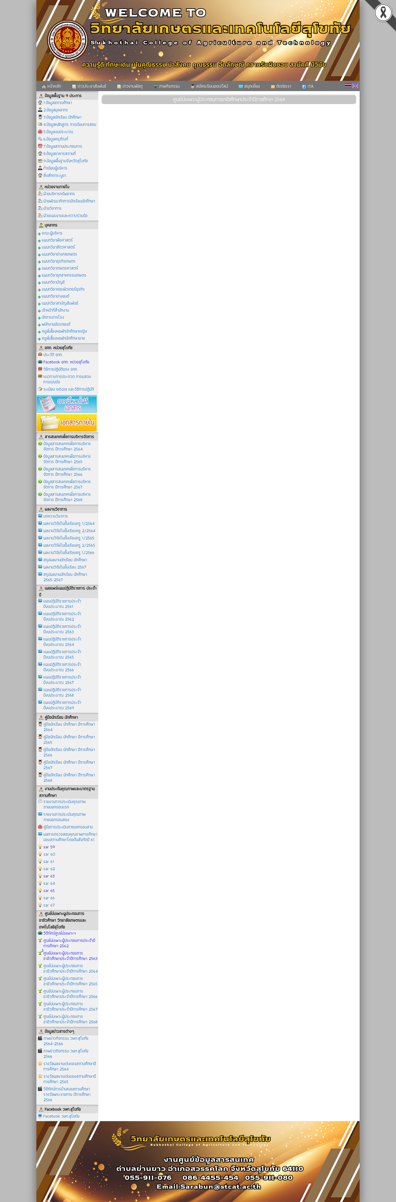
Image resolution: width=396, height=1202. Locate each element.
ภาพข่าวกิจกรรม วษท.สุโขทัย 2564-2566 (65, 1041)
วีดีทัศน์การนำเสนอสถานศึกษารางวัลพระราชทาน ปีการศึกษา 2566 (67, 1094)
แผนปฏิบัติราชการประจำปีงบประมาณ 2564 (62, 642)
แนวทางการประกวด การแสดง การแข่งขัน (67, 379)
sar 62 (49, 868)
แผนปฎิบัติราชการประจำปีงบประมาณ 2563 (62, 629)
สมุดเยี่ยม (251, 86)
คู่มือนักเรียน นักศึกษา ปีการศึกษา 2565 (69, 739)
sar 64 (49, 883)
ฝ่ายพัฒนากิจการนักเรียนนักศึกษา (69, 201)
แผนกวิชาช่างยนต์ (55, 296)
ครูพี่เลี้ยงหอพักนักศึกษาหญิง (64, 331)
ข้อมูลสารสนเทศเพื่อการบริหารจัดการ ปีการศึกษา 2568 (67, 497)
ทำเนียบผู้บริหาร (55, 168)
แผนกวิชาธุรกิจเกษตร (58, 261)
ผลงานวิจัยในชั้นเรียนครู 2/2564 (69, 530)
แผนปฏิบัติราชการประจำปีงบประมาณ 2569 (62, 705)
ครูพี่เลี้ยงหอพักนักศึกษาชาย (63, 338)
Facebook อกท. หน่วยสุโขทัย (66, 362)
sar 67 (49, 905)
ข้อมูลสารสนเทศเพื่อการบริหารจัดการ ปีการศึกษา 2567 (67, 484)
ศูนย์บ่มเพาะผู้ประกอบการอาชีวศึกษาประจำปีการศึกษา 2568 (70, 1019)
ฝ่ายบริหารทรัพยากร (59, 193)
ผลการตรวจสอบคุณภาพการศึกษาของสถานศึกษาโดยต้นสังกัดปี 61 (70, 837)
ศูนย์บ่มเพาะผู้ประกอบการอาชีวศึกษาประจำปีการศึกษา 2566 (70, 994)
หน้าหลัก (53, 86)
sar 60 (49, 854)
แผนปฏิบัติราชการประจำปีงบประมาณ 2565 (62, 654)
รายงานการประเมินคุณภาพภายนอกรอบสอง (64, 817)
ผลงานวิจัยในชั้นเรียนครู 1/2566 (68, 552)
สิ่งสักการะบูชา (54, 175)
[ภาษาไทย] (348, 86)
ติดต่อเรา (283, 86)
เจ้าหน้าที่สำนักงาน (55, 310)
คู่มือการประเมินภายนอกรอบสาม (68, 827)
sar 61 (48, 861)
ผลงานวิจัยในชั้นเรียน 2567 (64, 567)
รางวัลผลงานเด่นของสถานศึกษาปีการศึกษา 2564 (69, 1066)
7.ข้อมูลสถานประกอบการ (62, 146)
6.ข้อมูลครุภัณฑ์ (55, 139)
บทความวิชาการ (55, 516)
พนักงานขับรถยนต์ (55, 324)
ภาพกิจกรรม (169, 86)
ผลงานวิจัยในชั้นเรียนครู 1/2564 (69, 523)
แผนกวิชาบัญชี (53, 282)
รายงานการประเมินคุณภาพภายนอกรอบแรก (64, 804)
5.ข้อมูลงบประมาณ (58, 131)
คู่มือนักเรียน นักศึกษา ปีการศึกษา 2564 (69, 727)
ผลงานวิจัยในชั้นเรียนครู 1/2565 (68, 538)
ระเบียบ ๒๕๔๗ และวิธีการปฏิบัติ (68, 389)
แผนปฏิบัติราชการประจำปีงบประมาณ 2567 (62, 680)
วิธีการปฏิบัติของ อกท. (60, 369)
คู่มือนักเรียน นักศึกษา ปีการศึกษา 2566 (69, 752)
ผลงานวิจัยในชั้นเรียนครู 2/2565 (69, 545)
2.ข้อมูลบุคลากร (55, 109)
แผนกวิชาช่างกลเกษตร (59, 254)
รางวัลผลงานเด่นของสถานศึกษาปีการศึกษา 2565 (69, 1079)
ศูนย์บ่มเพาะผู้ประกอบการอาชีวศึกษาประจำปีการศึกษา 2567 (70, 1006)
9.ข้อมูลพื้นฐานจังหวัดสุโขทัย (65, 160)
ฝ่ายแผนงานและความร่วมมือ (65, 215)
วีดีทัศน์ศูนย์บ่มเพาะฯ (59, 933)
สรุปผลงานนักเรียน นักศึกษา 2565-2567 (65, 577)
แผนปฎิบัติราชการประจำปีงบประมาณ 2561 (62, 604)
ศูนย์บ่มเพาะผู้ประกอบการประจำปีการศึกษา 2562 (69, 943)
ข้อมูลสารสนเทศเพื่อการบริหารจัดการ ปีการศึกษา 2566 (67, 472)
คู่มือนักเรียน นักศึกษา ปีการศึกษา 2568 (69, 778)
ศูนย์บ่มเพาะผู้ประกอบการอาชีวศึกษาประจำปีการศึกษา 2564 (70, 968)
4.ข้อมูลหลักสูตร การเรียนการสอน (69, 124)
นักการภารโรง (52, 317)
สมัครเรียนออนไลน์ (211, 86)
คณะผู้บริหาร (51, 233)
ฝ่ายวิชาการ (52, 208)
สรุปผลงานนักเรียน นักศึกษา (65, 559)
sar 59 (49, 846)
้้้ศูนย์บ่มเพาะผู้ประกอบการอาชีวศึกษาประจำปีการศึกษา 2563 (70, 956)
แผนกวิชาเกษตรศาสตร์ (59, 268)
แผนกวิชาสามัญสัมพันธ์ (59, 303)
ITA (310, 86)
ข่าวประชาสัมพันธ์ (91, 86)
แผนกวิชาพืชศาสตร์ (57, 240)
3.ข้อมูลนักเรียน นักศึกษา (62, 117)
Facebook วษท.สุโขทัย (61, 1116)
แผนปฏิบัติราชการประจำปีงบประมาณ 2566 (62, 667)
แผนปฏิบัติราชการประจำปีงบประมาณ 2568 (62, 692)
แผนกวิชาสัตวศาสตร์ (58, 247)
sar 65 (49, 890)
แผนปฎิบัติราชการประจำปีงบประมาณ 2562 (62, 616)
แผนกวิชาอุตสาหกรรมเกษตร (63, 275)
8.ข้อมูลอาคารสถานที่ (59, 153)
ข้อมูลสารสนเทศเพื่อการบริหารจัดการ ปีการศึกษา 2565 (67, 459)
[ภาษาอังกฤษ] (355, 86)
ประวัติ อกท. (53, 354)
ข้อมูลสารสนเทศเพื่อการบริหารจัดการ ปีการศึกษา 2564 (67, 446)
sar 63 (49, 876)
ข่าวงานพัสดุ (132, 86)
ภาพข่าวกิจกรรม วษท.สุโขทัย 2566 (65, 1054)
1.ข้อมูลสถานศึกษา (57, 102)
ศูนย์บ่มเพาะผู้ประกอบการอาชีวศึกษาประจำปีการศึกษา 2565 (70, 981)
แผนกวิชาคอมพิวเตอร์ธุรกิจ (63, 289)
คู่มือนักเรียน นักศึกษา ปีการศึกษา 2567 (69, 765)
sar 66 (49, 897)
